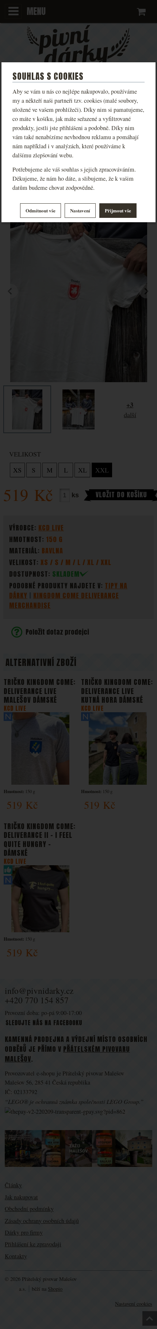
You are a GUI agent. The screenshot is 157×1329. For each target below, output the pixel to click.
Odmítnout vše (40, 210)
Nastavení (80, 210)
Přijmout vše (118, 210)
